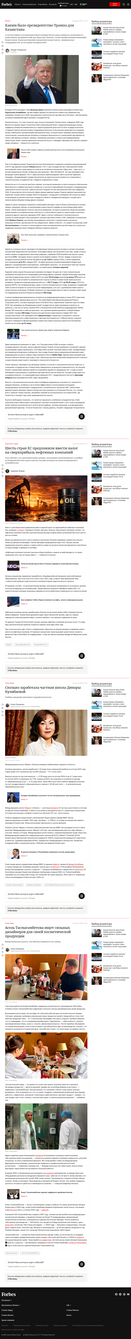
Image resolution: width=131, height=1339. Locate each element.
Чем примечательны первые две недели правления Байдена (45, 330)
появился (80, 1237)
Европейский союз (23, 645)
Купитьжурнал (115, 4)
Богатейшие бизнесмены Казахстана (59, 885)
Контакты (5, 1325)
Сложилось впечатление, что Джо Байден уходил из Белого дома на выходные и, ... (26, 335)
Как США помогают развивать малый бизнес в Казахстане (44, 235)
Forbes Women (42, 4)
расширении (49, 1173)
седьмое (44, 1210)
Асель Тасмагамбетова (30, 1253)
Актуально (6, 1300)
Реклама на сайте (42, 1325)
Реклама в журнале (60, 1325)
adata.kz (56, 864)
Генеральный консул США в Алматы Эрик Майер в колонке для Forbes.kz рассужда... (26, 240)
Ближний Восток (40, 645)
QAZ (71, 4)
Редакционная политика (22, 1325)
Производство (11, 1253)
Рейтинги (18, 4)
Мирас (27, 808)
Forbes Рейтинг (73, 1310)
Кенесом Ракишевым (77, 1243)
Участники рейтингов (29, 4)
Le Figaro (20, 530)
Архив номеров (8, 1320)
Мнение (7, 21)
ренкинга (54, 808)
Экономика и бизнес (10, 1305)
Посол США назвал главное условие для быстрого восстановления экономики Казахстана (52, 151)
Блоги (69, 1315)
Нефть (8, 645)
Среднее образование (14, 885)
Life (68, 1305)
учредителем (46, 1240)
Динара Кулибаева (75, 864)
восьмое (13, 1210)
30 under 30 (52, 4)
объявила (39, 1155)
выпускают (9, 1225)
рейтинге (56, 867)
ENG (76, 4)
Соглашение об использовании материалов (87, 1325)
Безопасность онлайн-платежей (13, 1330)
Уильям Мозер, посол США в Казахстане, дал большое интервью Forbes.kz (26, 157)
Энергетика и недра (11, 444)
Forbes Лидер (9, 683)
